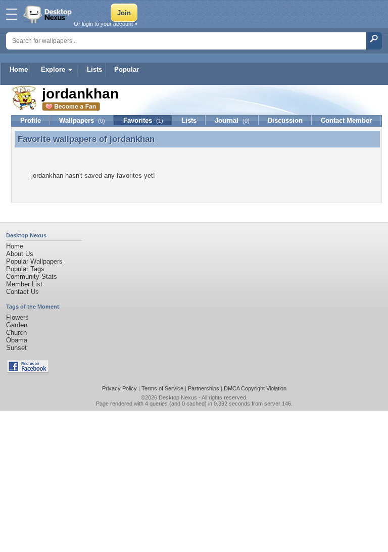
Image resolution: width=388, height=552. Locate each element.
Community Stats (31, 276)
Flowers (17, 317)
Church (16, 332)
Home (19, 69)
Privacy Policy (119, 388)
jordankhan (132, 139)
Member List (24, 284)
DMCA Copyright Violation (255, 388)
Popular (126, 69)
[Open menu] (11, 14)
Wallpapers (82, 120)
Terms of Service (162, 388)
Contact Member (346, 120)
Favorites (143, 120)
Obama (16, 340)
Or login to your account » (105, 24)
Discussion (285, 120)
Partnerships (203, 388)
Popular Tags (25, 269)
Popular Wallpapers (34, 261)
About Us (19, 254)
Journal (232, 120)
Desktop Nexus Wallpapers (48, 14)
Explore (53, 69)
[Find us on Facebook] (27, 370)
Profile (30, 120)
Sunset (16, 348)
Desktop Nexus (178, 397)
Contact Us (22, 291)
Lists (94, 69)
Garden (16, 325)
